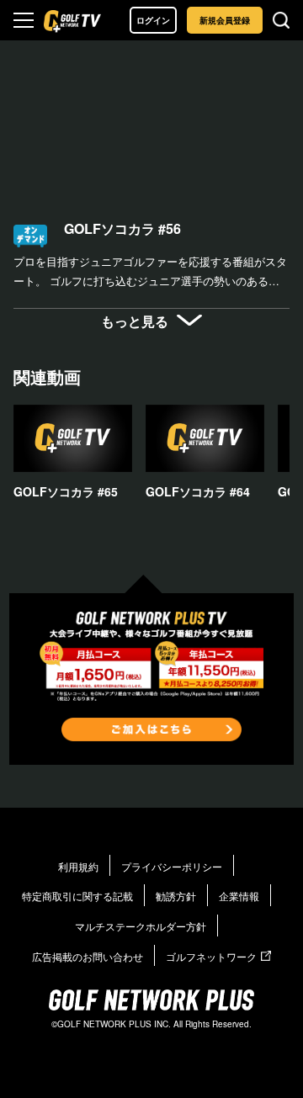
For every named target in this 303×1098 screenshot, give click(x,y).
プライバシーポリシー (171, 866)
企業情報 (239, 895)
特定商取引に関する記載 (77, 895)
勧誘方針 (176, 895)
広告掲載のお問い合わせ (87, 956)
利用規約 (78, 866)
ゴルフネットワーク (211, 956)
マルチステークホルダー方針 (140, 926)
